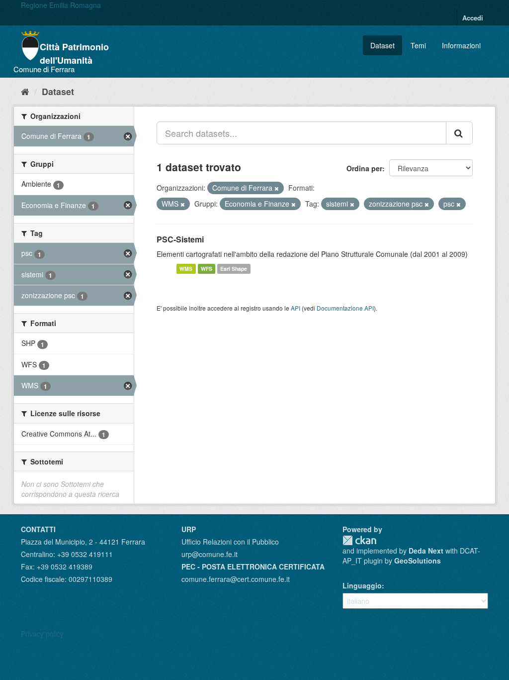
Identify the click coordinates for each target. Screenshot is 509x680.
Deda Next (426, 551)
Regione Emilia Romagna (61, 5)
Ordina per (364, 168)
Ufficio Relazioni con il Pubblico (230, 542)
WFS (206, 268)
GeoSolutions (417, 561)
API (295, 308)
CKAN (359, 540)
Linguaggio (362, 585)
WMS (185, 268)
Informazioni (461, 45)
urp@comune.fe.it (209, 554)
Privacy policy (42, 634)
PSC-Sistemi (180, 239)
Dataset (382, 45)
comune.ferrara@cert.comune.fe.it (235, 579)
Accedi (472, 17)
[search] (459, 132)
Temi (418, 45)
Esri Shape (233, 268)
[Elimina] (276, 188)
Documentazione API (345, 308)
